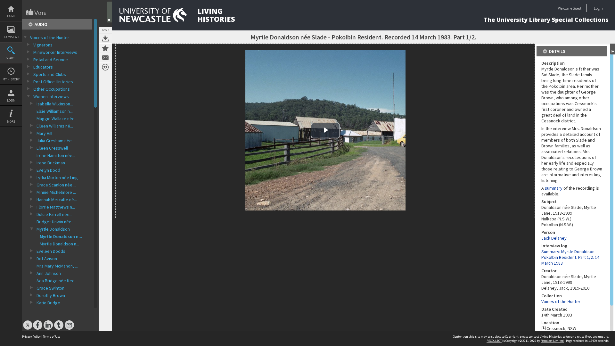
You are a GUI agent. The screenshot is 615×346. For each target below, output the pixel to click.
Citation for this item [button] (105, 67)
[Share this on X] (27, 322)
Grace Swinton (50, 288)
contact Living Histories (545, 336)
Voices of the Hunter (49, 37)
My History (11, 79)
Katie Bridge (48, 303)
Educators (43, 67)
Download (105, 38)
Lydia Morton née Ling (57, 177)
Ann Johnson (49, 273)
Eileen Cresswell (52, 148)
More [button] (11, 121)
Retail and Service (50, 59)
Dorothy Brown (51, 295)
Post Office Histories (53, 82)
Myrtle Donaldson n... (61, 236)
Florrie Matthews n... (56, 207)
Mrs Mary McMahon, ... (57, 266)
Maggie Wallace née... (57, 118)
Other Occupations (51, 89)
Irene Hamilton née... (56, 155)
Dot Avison (47, 258)
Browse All (11, 37)
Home (11, 16)
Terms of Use (51, 336)
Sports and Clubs (49, 74)
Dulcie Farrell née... (54, 214)
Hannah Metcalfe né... (57, 199)
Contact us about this (105, 57)
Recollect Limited (552, 341)
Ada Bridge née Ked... (57, 281)
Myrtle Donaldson (53, 229)
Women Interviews (51, 96)
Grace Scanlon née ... (56, 185)
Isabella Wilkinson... (55, 104)
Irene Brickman (51, 163)
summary (554, 188)
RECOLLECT (494, 341)
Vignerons (43, 45)
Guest (577, 8)
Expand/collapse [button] (612, 49)
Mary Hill (44, 133)
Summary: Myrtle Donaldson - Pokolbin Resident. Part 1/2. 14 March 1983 (570, 257)
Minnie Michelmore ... (56, 192)
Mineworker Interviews (55, 52)
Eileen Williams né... (55, 126)
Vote (36, 12)
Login (11, 100)
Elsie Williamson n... (55, 111)
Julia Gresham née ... (56, 141)
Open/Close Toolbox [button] (109, 12)
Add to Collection (105, 48)
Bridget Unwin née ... (56, 222)
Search (11, 58)
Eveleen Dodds (51, 251)
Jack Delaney (554, 238)
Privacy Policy (31, 336)
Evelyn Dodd (48, 170)
